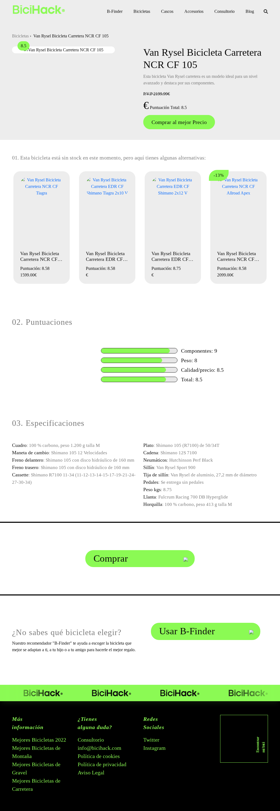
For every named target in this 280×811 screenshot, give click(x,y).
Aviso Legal (91, 772)
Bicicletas (141, 11)
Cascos (167, 11)
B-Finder (114, 11)
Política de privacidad (102, 764)
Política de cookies (99, 756)
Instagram (154, 748)
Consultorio (224, 11)
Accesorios (193, 11)
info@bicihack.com (99, 748)
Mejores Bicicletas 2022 (39, 740)
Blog (250, 11)
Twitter (151, 740)
